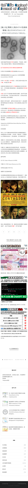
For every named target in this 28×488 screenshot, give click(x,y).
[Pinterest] (8, 4)
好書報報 (4, 448)
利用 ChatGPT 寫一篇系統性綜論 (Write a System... (13, 304)
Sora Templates (12, 483)
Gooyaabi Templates (14, 485)
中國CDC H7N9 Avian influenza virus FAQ (11, 164)
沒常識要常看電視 (14, 24)
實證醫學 (4, 454)
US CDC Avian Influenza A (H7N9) (9, 160)
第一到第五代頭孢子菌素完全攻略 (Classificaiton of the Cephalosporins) (17, 395)
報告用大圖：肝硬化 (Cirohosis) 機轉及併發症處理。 (13, 273)
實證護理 (4, 451)
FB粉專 (4, 378)
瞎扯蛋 (4, 469)
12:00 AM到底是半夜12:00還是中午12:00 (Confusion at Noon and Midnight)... (17, 411)
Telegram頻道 (5, 380)
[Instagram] (10, 4)
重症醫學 (4, 472)
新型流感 (4, 460)
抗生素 (4, 457)
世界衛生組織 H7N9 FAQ (7, 167)
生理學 (4, 466)
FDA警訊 (4, 445)
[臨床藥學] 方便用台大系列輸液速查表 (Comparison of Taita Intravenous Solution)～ (17, 403)
